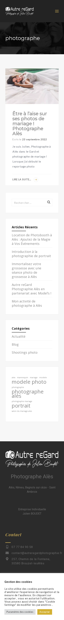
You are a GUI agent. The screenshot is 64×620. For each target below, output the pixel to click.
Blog (15, 344)
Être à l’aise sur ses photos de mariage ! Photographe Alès (29, 123)
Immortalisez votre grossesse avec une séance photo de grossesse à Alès (26, 270)
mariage (34, 377)
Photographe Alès (32, 476)
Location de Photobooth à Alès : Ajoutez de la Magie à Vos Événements (32, 239)
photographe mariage (22, 401)
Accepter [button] (44, 611)
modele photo (29, 382)
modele (43, 377)
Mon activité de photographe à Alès (27, 303)
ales (13, 377)
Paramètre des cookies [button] (20, 611)
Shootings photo (25, 352)
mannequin (22, 377)
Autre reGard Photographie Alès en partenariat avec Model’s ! (31, 289)
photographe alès (28, 393)
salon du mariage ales (22, 411)
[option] (32, 86)
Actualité (18, 336)
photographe (18, 387)
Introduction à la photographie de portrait (31, 253)
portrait (21, 405)
